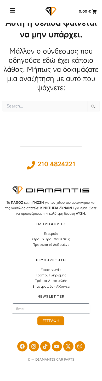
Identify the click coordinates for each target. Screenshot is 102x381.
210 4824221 (56, 164)
